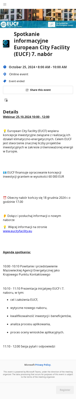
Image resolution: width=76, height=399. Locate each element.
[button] (6, 100)
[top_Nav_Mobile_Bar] (5, 4)
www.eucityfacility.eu (17, 231)
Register (65, 390)
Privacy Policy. (43, 364)
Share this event (40, 90)
